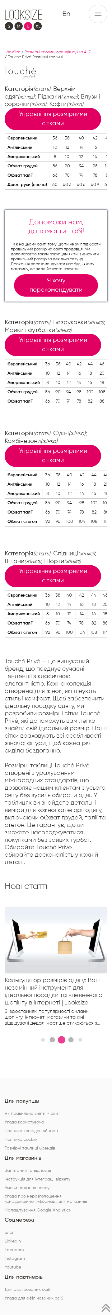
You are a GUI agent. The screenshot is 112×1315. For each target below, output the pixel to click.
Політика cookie (21, 1139)
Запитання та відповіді (28, 1170)
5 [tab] (80, 1040)
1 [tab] (43, 1040)
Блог (9, 1232)
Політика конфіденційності (31, 1131)
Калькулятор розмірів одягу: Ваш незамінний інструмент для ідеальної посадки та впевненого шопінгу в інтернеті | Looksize (53, 991)
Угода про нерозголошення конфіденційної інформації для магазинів (46, 1199)
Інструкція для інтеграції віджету (37, 1179)
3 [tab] (61, 1040)
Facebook (15, 1250)
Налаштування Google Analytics (38, 1210)
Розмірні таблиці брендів (30, 1148)
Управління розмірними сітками (53, 119)
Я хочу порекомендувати (56, 285)
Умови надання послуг (28, 1188)
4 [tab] (70, 1040)
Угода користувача (24, 1122)
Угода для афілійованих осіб (34, 1298)
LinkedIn (13, 1241)
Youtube (13, 1267)
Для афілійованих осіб (27, 1289)
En (66, 14)
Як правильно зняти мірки (31, 1113)
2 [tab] (52, 1040)
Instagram (15, 1258)
